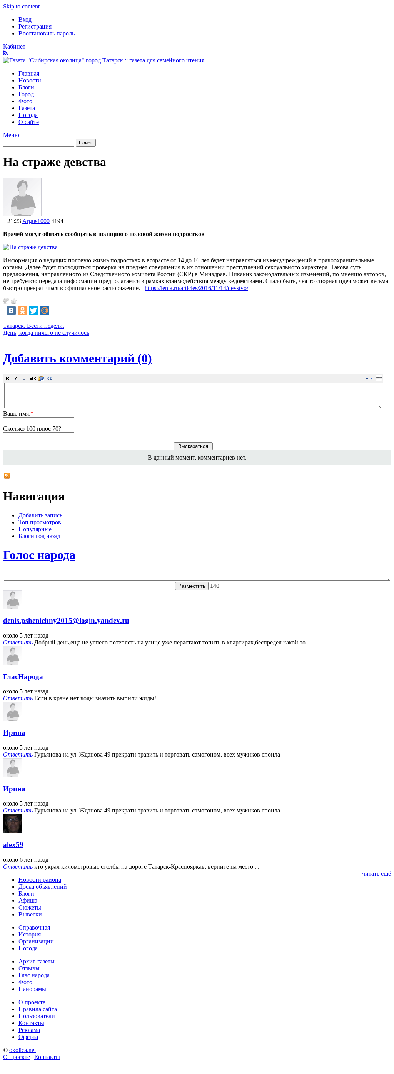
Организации (36, 941)
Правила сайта (37, 1009)
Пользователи (36, 1016)
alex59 (13, 845)
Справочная (34, 927)
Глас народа (34, 975)
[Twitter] (33, 310)
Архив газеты (36, 961)
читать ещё (376, 873)
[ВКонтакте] (11, 310)
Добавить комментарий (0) (77, 358)
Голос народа (39, 555)
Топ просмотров (39, 522)
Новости (29, 80)
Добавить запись (40, 515)
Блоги (26, 87)
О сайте (28, 122)
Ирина (14, 732)
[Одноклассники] (22, 310)
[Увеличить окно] (379, 376)
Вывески (30, 914)
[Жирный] (7, 378)
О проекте (31, 1002)
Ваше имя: (18, 413)
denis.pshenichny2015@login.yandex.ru (66, 620)
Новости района (39, 879)
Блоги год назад (39, 536)
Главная (28, 73)
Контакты (31, 1023)
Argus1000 (36, 221)
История (29, 934)
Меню (11, 135)
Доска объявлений (42, 886)
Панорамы (32, 989)
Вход (25, 19)
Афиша (27, 900)
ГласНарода (23, 677)
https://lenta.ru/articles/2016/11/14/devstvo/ (196, 288)
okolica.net (22, 1050)
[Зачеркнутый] (32, 378)
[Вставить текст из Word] (41, 378)
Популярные (35, 529)
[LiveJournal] (55, 310)
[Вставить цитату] (49, 378)
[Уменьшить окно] (379, 380)
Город (26, 94)
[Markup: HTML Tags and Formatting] (22, 214)
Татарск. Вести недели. (33, 325)
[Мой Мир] (44, 310)
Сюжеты (29, 907)
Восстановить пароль (46, 33)
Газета (26, 108)
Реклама (29, 1030)
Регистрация (35, 26)
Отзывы (29, 968)
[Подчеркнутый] (24, 378)
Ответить (18, 642)
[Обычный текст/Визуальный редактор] (370, 378)
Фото (25, 101)
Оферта (28, 1037)
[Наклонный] (16, 378)
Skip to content (21, 6)
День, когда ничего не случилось (46, 332)
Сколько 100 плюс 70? (32, 428)
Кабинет (14, 46)
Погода (28, 115)
